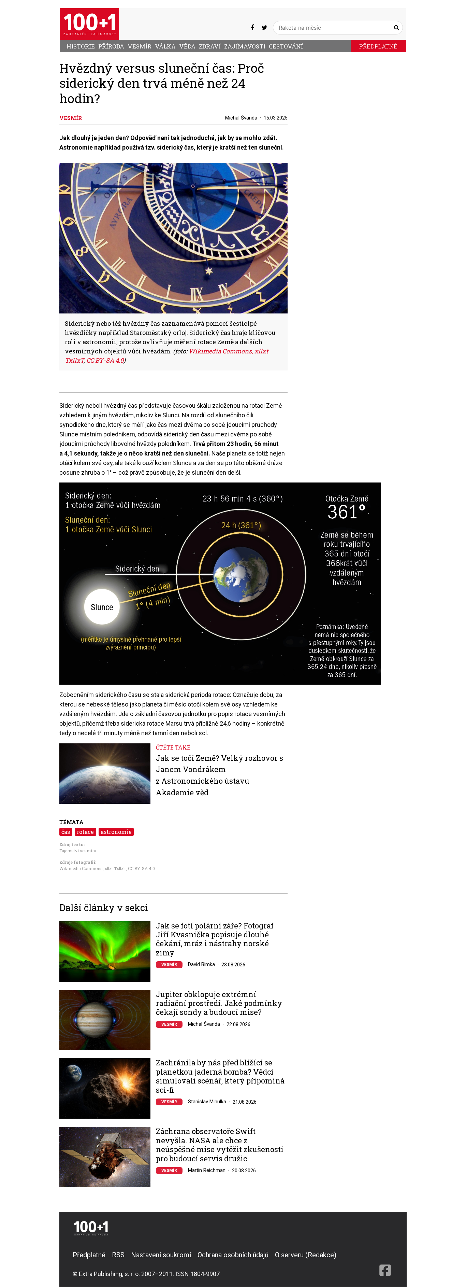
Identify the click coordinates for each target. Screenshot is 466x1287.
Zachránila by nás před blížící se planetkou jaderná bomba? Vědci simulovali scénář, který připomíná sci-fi (220, 1076)
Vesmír (139, 46)
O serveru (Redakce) (305, 1255)
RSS (118, 1255)
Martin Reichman (206, 1170)
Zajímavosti (244, 46)
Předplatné (378, 46)
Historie (81, 46)
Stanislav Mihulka (207, 1102)
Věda (187, 46)
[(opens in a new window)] (252, 27)
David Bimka (201, 964)
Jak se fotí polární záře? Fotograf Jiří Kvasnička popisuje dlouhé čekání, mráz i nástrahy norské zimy (215, 939)
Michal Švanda (241, 118)
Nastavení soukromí (161, 1255)
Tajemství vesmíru (77, 850)
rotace (85, 831)
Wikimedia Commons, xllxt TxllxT (92, 868)
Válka (165, 46)
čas (65, 831)
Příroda (111, 46)
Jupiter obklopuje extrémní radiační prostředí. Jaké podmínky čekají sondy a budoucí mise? (219, 1003)
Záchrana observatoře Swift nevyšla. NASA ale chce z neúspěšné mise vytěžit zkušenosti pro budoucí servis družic (219, 1145)
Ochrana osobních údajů (233, 1255)
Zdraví (210, 46)
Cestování (286, 46)
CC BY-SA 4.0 (141, 868)
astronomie (116, 831)
